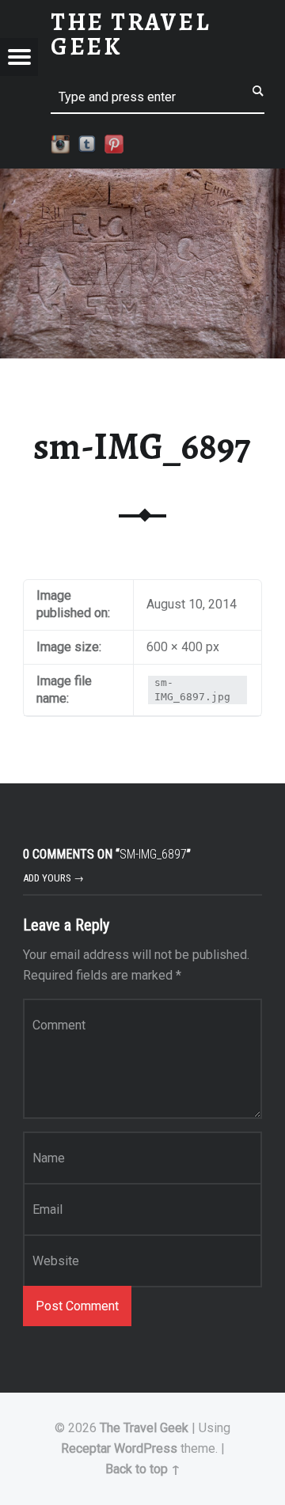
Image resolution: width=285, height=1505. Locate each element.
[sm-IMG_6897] (142, 178)
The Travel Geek (144, 1427)
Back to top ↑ (142, 1469)
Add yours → (53, 878)
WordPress (145, 1448)
